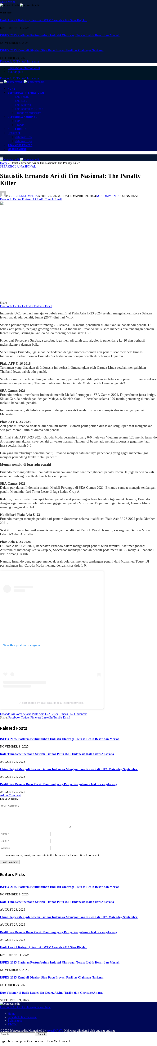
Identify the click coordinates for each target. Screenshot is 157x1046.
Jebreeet (14, 133)
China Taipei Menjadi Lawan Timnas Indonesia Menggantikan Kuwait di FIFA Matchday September (69, 769)
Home (11, 89)
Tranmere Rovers (20, 145)
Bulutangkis (15, 72)
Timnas (19, 125)
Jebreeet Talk (23, 137)
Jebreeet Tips (23, 141)
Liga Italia (21, 101)
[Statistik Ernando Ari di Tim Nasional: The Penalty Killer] (75, 299)
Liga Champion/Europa (29, 109)
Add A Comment (10, 795)
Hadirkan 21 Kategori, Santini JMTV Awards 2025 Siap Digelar (43, 20)
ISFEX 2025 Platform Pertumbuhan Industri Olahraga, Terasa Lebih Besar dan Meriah (60, 35)
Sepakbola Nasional (22, 117)
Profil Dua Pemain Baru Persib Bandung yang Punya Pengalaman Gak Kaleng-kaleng (58, 784)
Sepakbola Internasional (24, 68)
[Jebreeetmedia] (24, 81)
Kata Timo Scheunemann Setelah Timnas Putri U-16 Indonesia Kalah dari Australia (57, 754)
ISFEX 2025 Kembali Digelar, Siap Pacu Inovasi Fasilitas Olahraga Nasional (51, 50)
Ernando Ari (7, 714)
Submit (42, 1034)
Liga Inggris (22, 97)
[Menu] (1, 82)
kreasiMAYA (55, 1030)
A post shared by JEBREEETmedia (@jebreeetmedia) (52, 702)
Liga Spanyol (23, 105)
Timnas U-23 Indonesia (73, 714)
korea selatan (23, 714)
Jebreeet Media (24, 196)
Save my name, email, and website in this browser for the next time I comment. (52, 855)
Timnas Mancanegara (28, 113)
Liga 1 (18, 121)
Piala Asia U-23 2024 (45, 714)
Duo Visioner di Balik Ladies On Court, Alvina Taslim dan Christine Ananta (51, 992)
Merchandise (17, 149)
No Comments (108, 196)
